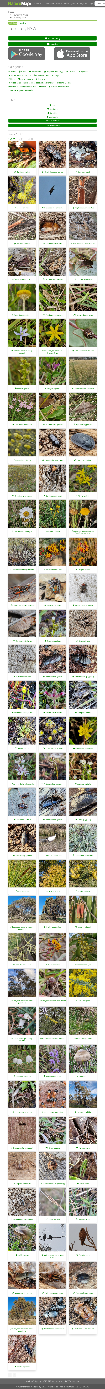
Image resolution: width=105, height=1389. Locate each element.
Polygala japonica (53, 388)
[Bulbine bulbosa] (52, 515)
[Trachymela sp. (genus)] (83, 1277)
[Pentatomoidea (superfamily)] (52, 1167)
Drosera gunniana (54, 641)
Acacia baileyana (84, 1000)
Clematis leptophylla (23, 965)
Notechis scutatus (23, 243)
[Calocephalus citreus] (22, 444)
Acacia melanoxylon (83, 965)
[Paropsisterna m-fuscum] (83, 334)
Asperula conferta (84, 784)
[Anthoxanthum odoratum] (83, 372)
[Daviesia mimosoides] (52, 553)
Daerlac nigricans (23, 1367)
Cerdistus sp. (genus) (54, 496)
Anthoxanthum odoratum (84, 388)
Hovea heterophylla (53, 1076)
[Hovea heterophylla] (52, 1060)
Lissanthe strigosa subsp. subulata (23, 1039)
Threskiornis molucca (53, 855)
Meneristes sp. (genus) (53, 677)
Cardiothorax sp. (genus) (54, 172)
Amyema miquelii (84, 927)
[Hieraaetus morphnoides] (52, 191)
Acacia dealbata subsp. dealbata (53, 1038)
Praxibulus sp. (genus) (54, 279)
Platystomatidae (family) (84, 605)
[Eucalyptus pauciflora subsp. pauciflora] (22, 911)
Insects (72, 71)
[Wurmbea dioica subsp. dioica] (22, 768)
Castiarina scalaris (23, 172)
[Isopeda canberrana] (22, 1167)
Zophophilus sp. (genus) (54, 460)
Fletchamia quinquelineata (84, 1329)
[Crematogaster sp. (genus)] (22, 1132)
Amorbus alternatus (84, 279)
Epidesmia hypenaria (84, 424)
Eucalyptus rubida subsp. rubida (53, 1000)
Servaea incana (84, 641)
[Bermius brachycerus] (83, 299)
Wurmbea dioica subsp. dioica (23, 784)
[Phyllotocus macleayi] (52, 227)
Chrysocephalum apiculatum (23, 569)
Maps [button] (58, 3)
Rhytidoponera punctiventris (84, 243)
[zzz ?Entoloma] (83, 1060)
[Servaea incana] (83, 625)
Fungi (56, 75)
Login (91, 3)
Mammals (36, 71)
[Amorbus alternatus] (83, 263)
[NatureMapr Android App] (26, 54)
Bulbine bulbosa (53, 531)
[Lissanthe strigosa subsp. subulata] (22, 1022)
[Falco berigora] (83, 1239)
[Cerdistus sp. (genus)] (52, 480)
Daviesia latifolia (54, 965)
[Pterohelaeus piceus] (83, 444)
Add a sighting (53, 38)
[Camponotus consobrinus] (52, 1096)
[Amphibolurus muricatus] (83, 191)
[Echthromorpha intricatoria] (22, 589)
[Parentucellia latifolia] (52, 696)
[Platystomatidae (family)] (83, 589)
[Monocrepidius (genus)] (22, 1277)
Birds (23, 71)
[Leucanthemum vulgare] (22, 515)
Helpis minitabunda (23, 677)
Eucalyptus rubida (84, 1112)
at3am (44, 1387)
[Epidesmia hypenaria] (83, 408)
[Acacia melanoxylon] (83, 948)
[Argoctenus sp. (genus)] (22, 1096)
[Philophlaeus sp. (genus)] (52, 1277)
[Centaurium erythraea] (22, 408)
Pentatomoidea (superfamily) (54, 1183)
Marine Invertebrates (60, 86)
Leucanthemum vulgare (23, 531)
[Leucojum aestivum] (22, 1060)
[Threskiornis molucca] (52, 839)
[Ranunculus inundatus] (83, 732)
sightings (13, 23)
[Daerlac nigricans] (22, 1350)
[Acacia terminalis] (22, 191)
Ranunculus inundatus (84, 748)
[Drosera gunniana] (52, 625)
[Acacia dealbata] (83, 875)
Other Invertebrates (40, 75)
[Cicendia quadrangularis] (22, 696)
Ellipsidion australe (24, 820)
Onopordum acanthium (84, 855)
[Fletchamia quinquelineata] (83, 1312)
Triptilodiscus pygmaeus (53, 748)
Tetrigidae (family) (84, 712)
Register (83, 3)
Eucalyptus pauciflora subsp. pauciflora (23, 928)
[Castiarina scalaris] (22, 156)
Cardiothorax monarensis (54, 1329)
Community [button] (48, 3)
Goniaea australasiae (24, 641)
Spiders (84, 71)
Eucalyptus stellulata (53, 927)
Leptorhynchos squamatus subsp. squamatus (83, 532)
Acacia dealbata (84, 891)
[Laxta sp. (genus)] (83, 803)
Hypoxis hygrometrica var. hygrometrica (53, 352)
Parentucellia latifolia (54, 712)
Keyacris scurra (54, 1148)
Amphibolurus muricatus (84, 208)
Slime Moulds (65, 82)
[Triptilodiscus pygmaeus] (52, 732)
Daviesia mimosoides (54, 569)
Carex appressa (23, 891)
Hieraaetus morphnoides (53, 208)
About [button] (36, 3)
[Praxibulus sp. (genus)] (52, 263)
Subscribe (53, 44)
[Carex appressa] (22, 875)
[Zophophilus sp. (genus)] (52, 444)
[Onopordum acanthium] (83, 839)
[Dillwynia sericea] (83, 553)
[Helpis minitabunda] (22, 660)
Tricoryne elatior (84, 496)
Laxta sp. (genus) (84, 820)
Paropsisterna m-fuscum (84, 351)
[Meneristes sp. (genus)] (52, 660)
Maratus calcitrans (54, 605)
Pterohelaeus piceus (84, 460)
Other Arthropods (19, 75)
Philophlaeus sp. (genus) (54, 1293)
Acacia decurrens (53, 891)
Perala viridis (84, 1183)
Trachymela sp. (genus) (84, 1293)
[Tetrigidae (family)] (83, 696)
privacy (78, 1387)
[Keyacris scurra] (52, 1132)
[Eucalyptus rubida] (83, 1096)
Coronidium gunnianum (23, 315)
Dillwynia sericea (84, 569)
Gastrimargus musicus (23, 279)
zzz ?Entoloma (83, 1076)
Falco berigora (84, 1255)
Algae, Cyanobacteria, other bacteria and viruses (32, 82)
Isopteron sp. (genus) (23, 855)
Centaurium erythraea (23, 424)
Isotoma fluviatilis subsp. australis (23, 352)
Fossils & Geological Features (23, 86)
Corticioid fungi (84, 172)
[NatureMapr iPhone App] (72, 54)
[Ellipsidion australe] (22, 803)
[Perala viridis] (83, 1167)
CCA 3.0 (86, 1387)
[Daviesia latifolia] (52, 948)
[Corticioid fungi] (83, 156)
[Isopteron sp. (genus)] (22, 839)
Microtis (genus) (23, 388)
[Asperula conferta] (83, 768)
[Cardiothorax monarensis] (52, 1312)
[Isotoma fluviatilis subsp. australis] (22, 334)
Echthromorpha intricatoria (24, 605)
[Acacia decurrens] (52, 875)
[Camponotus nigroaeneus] (22, 1203)
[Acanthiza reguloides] (83, 1022)
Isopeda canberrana (23, 1183)
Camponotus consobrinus (53, 1112)
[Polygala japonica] (52, 372)
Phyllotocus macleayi (54, 243)
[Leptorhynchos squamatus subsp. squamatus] (83, 515)
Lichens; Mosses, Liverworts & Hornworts (28, 79)
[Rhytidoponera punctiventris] (83, 227)
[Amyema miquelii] (83, 911)
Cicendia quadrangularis (23, 712)
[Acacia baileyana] (83, 984)
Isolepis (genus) (23, 748)
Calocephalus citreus (23, 460)
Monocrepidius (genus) (23, 1293)
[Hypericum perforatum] (22, 480)
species (22, 23)
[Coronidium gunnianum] (22, 299)
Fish (44, 86)
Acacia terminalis (23, 208)
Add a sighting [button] (70, 3)
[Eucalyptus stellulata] (52, 911)
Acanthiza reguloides (84, 1038)
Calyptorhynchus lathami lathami (54, 1256)
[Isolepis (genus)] (22, 732)
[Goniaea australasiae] (22, 625)
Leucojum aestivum (23, 1076)
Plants (13, 71)
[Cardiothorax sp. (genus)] (52, 156)
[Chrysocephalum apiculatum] (22, 553)
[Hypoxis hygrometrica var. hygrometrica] (52, 334)
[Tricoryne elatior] (83, 480)
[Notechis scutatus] (22, 227)
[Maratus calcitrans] (52, 589)
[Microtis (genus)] (22, 372)
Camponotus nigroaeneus (23, 1219)
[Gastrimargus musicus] (22, 263)
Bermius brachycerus (85, 315)
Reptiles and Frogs (55, 71)
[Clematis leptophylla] (22, 948)
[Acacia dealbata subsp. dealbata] (52, 1022)
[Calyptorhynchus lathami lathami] (52, 1239)
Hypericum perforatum (23, 496)
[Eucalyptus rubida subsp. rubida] (52, 984)
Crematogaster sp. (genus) (23, 1148)
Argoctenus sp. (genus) (23, 1112)
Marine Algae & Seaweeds (21, 90)
